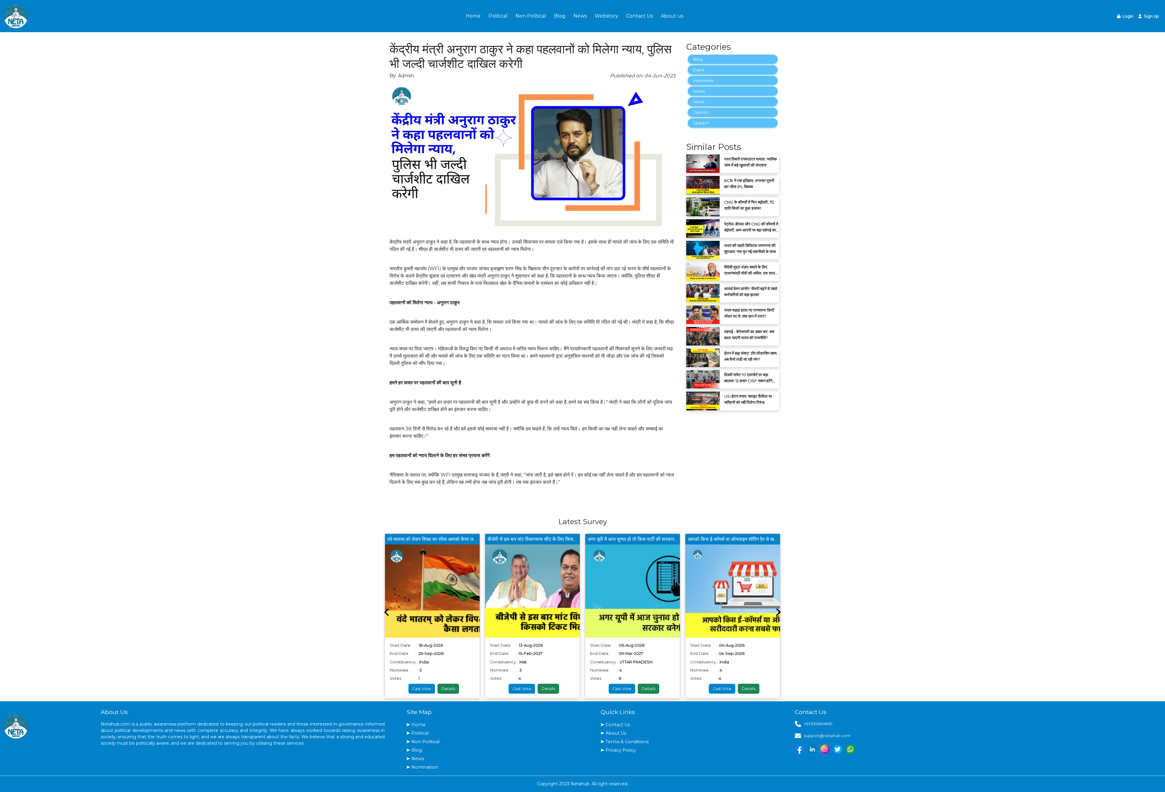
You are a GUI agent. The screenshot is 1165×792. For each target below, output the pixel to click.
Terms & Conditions (627, 741)
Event (698, 70)
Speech (701, 123)
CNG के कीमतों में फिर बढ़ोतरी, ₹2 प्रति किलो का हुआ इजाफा (749, 205)
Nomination (424, 767)
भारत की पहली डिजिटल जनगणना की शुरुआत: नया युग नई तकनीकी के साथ (750, 248)
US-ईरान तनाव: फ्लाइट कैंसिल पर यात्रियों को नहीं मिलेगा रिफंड (748, 399)
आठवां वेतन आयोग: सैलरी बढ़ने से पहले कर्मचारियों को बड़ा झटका (750, 291)
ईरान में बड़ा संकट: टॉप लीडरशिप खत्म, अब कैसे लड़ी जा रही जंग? (751, 356)
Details (448, 688)
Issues (699, 91)
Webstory (606, 16)
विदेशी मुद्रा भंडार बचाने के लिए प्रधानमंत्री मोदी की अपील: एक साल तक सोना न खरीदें (749, 270)
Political (498, 16)
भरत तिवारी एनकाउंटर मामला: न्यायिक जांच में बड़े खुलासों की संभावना (750, 162)
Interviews (703, 80)
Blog (560, 16)
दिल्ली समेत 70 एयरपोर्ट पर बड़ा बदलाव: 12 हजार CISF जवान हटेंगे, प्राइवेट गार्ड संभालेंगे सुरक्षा (748, 378)
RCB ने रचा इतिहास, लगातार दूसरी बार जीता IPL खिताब (749, 183)
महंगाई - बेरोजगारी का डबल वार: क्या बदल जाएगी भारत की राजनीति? (749, 334)
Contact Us (639, 16)
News (580, 16)
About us (672, 16)
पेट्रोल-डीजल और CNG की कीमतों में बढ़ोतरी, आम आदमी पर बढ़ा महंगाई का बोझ (751, 227)
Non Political (530, 16)
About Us (616, 733)
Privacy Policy (621, 750)
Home (473, 16)
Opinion (701, 112)
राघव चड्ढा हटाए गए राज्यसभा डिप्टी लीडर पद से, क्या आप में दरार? (749, 313)
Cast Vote (421, 688)
